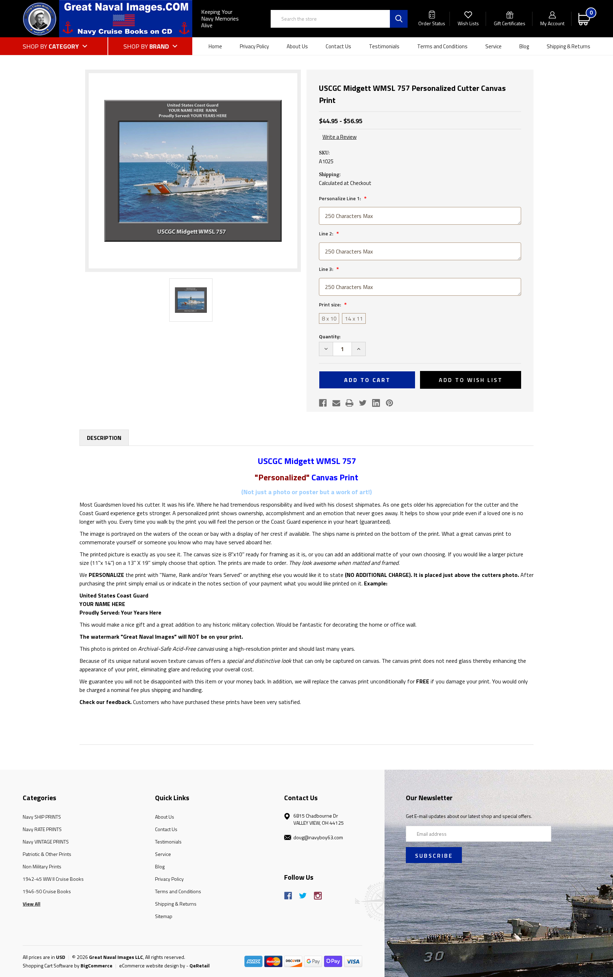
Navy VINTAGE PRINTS (46, 841)
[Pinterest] (389, 403)
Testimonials (384, 46)
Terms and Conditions (442, 46)
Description (104, 437)
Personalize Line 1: (340, 198)
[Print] (349, 403)
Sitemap (163, 916)
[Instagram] (318, 896)
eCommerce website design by (152, 965)
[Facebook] (323, 403)
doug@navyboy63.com (318, 837)
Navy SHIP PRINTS (42, 816)
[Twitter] (363, 403)
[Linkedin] (376, 403)
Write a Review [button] (339, 137)
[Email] (336, 403)
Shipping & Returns (568, 46)
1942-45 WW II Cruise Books (53, 879)
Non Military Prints (42, 866)
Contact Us (338, 46)
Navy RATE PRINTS (42, 829)
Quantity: (330, 336)
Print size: (330, 304)
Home (215, 46)
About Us (297, 46)
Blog (524, 46)
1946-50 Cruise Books (47, 891)
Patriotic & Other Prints (47, 854)
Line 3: (326, 269)
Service (493, 46)
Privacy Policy (254, 46)
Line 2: (326, 233)
